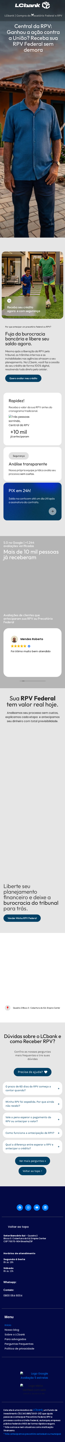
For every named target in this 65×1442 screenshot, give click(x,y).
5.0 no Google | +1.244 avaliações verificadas (18, 544)
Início (8, 1325)
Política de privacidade (19, 1348)
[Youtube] (37, 1207)
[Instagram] (28, 1207)
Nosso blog (12, 1330)
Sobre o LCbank (15, 1334)
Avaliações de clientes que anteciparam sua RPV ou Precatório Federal (28, 618)
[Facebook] (20, 1207)
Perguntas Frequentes (19, 1344)
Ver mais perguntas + (32, 1161)
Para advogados (15, 1339)
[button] (32, 14)
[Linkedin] (45, 1207)
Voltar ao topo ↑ (32, 1171)
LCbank (38, 1410)
